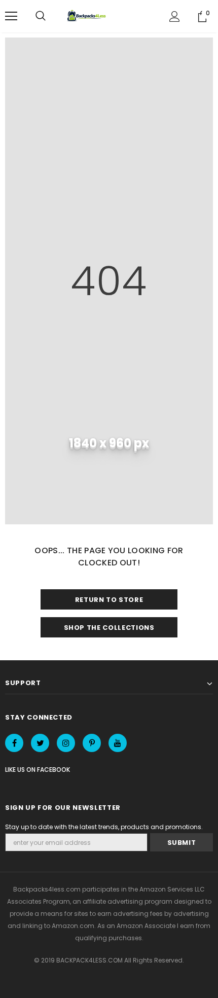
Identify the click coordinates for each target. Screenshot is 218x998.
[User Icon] (174, 16)
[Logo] (87, 16)
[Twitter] (40, 743)
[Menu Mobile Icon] (11, 16)
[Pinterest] (92, 743)
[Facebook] (14, 743)
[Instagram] (66, 743)
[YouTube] (117, 743)
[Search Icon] (40, 16)
